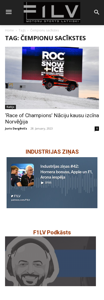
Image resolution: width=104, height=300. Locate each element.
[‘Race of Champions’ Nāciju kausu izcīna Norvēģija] (52, 78)
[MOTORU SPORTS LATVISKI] (52, 12)
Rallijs (10, 107)
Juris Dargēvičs (16, 128)
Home (9, 30)
